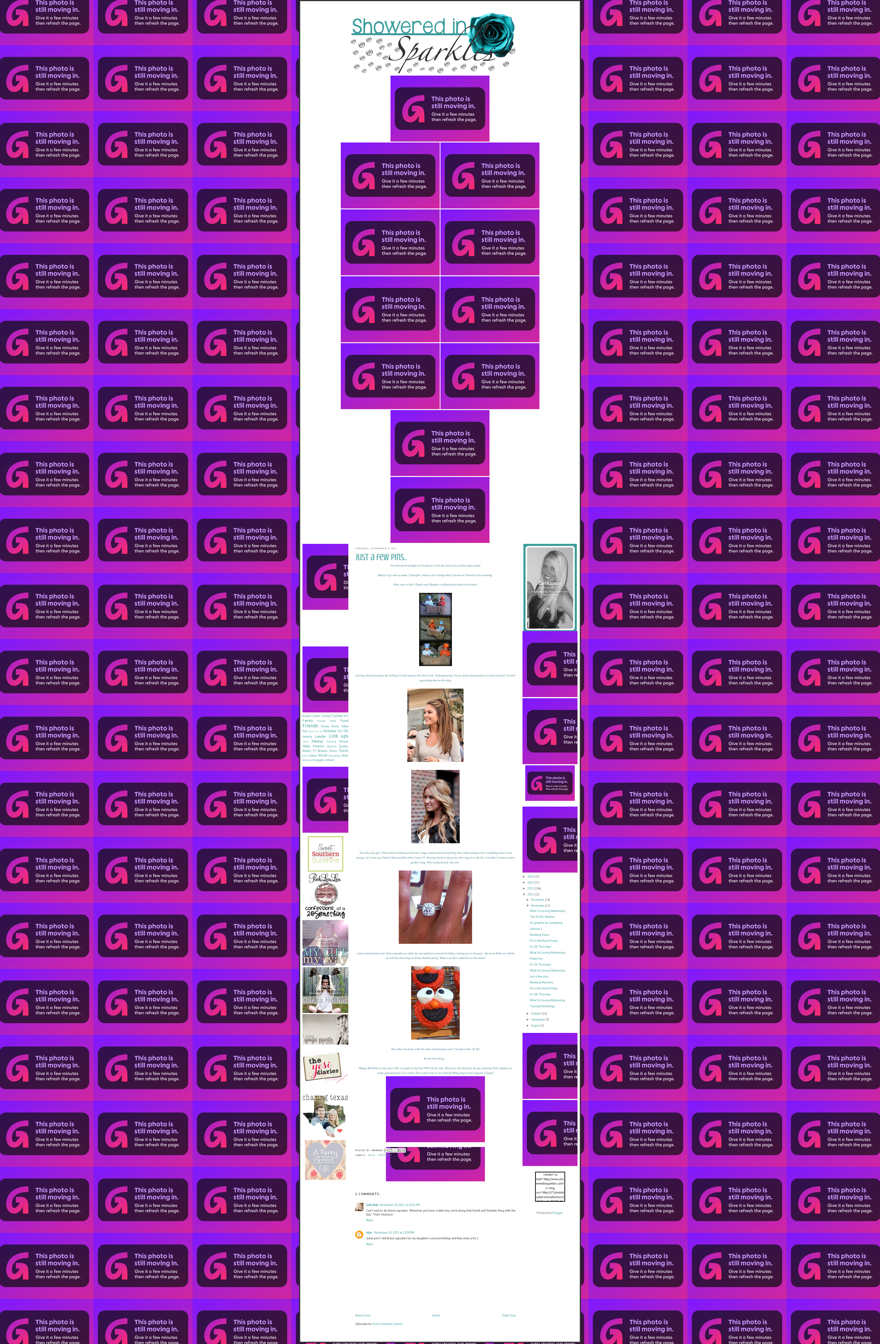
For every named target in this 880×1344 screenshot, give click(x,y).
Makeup (317, 741)
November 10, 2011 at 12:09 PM (394, 1233)
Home (436, 1315)
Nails (306, 746)
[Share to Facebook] (399, 1150)
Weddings (334, 755)
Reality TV (309, 751)
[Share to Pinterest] (403, 1150)
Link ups (338, 736)
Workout (307, 760)
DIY (346, 716)
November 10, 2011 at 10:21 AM (400, 1205)
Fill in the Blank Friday (544, 941)
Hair (371, 1155)
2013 (530, 882)
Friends (310, 726)
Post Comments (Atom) (387, 1324)
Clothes (337, 715)
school (329, 760)
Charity (325, 716)
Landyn (320, 736)
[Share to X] (395, 1150)
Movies (343, 741)
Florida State (326, 721)
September (538, 1019)
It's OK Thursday (540, 994)
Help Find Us (315, 731)
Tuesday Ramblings (542, 1006)
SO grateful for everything (546, 923)
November (538, 906)
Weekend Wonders (541, 982)
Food (344, 720)
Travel (343, 750)
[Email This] (386, 1150)
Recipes (322, 751)
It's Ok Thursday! (540, 947)
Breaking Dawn (539, 935)
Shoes (333, 751)
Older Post (509, 1315)
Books (306, 716)
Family (307, 720)
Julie (369, 1233)
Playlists (331, 746)
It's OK (343, 730)
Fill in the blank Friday (544, 988)
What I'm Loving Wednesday (547, 911)
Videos (312, 756)
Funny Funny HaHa (334, 726)
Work (345, 756)
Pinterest (385, 1155)
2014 (530, 877)
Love (305, 741)
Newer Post (362, 1315)
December (538, 900)
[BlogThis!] (390, 1150)
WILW (322, 755)
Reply (369, 1220)
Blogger (558, 1213)
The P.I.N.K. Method (542, 917)
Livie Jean (372, 1205)
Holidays (329, 730)
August (536, 1025)
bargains (319, 760)
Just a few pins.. (540, 976)
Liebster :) (536, 929)
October (536, 1014)
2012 (530, 888)
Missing (331, 741)
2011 (530, 894)
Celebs (315, 716)
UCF (304, 755)
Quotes (343, 746)
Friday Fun (536, 959)
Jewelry (307, 737)
